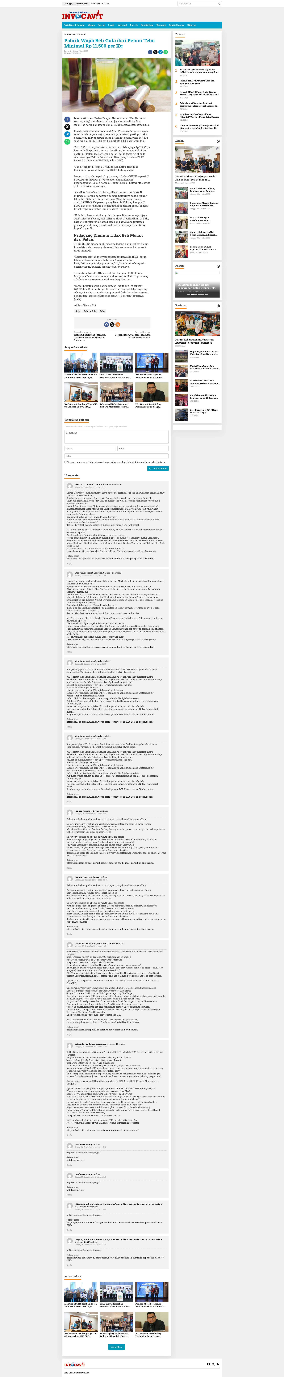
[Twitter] (112, 324)
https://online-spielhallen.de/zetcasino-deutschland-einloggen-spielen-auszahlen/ (111, 558)
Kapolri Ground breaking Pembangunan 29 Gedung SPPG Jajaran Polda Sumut (203, 396)
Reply (69, 563)
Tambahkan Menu (100, 4)
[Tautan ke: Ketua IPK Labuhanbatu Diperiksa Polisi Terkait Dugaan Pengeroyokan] (197, 53)
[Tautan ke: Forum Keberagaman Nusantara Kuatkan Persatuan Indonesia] (197, 323)
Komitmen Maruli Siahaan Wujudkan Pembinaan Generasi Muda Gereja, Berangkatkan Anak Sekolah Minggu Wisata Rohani (204, 204)
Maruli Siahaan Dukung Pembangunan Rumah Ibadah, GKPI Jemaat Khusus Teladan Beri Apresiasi (205, 189)
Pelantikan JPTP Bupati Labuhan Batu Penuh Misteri (197, 82)
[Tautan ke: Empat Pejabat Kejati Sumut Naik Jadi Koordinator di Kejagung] (181, 356)
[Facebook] (106, 324)
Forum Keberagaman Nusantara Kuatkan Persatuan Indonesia (194, 341)
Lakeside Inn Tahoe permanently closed (96, 943)
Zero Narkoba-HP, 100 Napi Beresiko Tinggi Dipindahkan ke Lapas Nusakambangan (203, 411)
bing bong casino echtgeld (88, 661)
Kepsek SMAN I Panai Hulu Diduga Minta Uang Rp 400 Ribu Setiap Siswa (199, 93)
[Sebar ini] (150, 52)
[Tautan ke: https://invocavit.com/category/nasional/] (218, 306)
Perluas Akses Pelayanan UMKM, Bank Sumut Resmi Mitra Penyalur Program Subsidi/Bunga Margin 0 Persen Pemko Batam (151, 376)
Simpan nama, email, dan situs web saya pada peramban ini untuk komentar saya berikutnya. (116, 462)
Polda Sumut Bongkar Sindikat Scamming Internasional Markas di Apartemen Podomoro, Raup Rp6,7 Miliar (198, 104)
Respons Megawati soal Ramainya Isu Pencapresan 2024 (132, 335)
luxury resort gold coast (87, 811)
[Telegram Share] (160, 52)
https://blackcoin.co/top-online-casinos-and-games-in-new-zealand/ (103, 1029)
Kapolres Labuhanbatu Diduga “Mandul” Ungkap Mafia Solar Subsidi (200, 115)
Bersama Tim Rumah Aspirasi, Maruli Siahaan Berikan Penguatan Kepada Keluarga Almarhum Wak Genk (204, 248)
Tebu (102, 311)
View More (116, 1346)
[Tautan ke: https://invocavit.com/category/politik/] (218, 266)
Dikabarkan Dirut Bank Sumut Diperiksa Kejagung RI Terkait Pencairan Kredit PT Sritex (204, 382)
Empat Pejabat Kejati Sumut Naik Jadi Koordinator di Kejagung (204, 352)
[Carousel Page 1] (188, 294)
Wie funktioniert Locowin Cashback (94, 484)
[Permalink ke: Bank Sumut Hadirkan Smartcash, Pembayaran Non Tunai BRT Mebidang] (116, 362)
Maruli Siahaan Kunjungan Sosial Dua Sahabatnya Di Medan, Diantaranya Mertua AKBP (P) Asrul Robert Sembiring (197, 178)
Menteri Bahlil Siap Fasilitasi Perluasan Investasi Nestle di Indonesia (90, 336)
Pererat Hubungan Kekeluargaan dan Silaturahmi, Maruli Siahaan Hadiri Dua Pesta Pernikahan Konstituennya (204, 219)
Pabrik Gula (90, 311)
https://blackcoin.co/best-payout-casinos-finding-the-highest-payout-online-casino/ (110, 862)
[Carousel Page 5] (202, 294)
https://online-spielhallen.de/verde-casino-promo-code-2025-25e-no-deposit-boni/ (110, 721)
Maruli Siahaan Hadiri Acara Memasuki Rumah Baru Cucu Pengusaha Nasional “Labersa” (203, 233)
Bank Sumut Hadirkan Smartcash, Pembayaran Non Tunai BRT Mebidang (115, 376)
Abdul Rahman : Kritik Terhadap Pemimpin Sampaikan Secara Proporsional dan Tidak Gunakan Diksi (197, 286)
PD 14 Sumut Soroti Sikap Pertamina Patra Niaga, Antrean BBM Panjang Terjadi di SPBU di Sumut (150, 405)
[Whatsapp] (165, 52)
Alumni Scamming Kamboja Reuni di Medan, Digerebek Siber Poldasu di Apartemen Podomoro (199, 126)
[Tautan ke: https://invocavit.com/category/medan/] (218, 141)
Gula (77, 311)
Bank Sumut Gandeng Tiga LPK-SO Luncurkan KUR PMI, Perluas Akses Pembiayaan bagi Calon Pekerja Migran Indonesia (80, 405)
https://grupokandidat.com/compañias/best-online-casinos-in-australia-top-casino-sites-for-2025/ (115, 1223)
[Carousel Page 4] (199, 294)
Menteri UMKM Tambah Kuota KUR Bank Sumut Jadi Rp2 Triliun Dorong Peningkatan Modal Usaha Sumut (80, 376)
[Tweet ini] (155, 52)
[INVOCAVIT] (82, 14)
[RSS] (117, 324)
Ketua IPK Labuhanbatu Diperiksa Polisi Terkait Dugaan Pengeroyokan (199, 70)
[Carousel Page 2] (192, 294)
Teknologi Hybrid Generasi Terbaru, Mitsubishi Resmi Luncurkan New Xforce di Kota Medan (116, 405)
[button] (219, 3)
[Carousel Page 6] (206, 294)
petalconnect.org (84, 1144)
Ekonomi (67, 53)
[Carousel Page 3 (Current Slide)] (195, 294)
